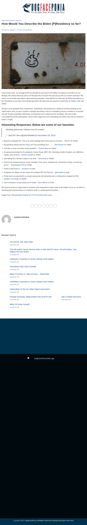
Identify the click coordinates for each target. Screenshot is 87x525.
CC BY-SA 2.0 (34, 195)
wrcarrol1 (25, 169)
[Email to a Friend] (43, 205)
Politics (18, 20)
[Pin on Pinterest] (47, 205)
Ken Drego (15, 179)
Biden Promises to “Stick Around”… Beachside (29, 274)
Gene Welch (42, 182)
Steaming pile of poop (20, 195)
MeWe (4, 104)
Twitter (73, 101)
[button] (3, 8)
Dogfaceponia (27, 30)
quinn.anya (47, 195)
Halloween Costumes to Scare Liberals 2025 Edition (32, 259)
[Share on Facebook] (36, 205)
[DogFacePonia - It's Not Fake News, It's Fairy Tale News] (43, 8)
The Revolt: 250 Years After (21, 242)
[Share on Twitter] (39, 205)
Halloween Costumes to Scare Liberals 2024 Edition (32, 282)
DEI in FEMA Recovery (71, 297)
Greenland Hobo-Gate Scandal (23, 267)
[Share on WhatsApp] (32, 205)
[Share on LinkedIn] (51, 205)
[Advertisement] (43, 336)
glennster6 (59, 172)
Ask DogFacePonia (8, 20)
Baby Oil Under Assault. (20, 304)
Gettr (78, 101)
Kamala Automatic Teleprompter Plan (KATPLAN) (31, 297)
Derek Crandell (27, 155)
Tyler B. (67, 141)
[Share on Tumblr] (55, 205)
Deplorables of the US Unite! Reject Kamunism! (30, 289)
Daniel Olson (44, 148)
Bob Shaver (59, 145)
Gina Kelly (42, 158)
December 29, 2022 (46, 135)
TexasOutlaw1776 (17, 165)
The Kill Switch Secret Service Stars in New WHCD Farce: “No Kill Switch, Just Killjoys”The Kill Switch (43, 250)
